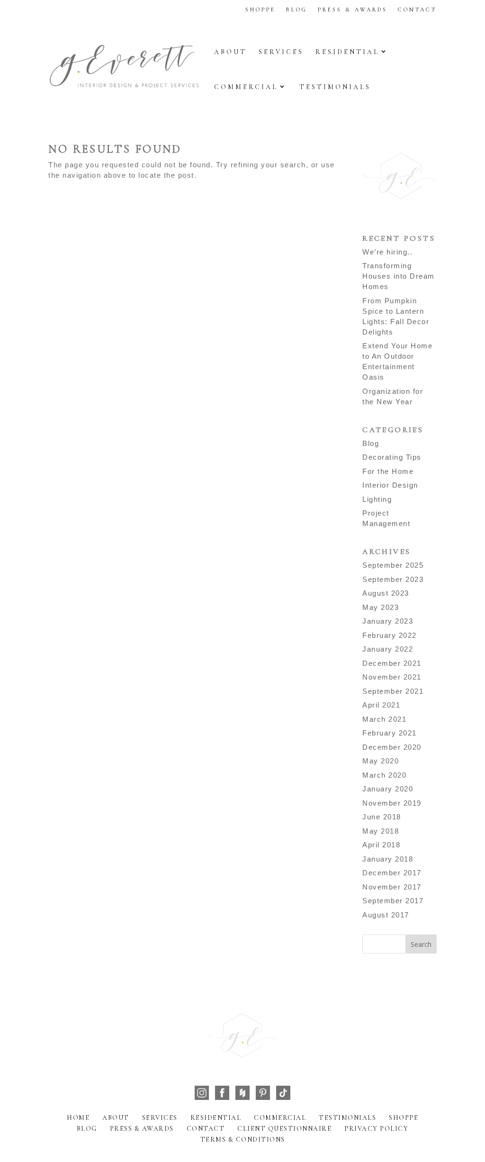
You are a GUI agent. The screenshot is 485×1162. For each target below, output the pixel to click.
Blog (296, 9)
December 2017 (392, 873)
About (230, 52)
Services (281, 52)
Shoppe (260, 9)
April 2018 (381, 845)
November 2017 (392, 887)
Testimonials (335, 87)
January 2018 (387, 859)
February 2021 (389, 733)
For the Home (387, 471)
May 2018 (380, 831)
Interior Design (390, 485)
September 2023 (392, 579)
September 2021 (392, 691)
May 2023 (380, 607)
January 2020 (387, 789)
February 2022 (389, 635)
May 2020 (380, 761)
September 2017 (392, 901)
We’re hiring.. (387, 252)
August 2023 (385, 593)
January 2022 (387, 649)
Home (78, 1118)
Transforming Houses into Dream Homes (398, 276)
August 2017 (385, 915)
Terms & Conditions (242, 1139)
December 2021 (392, 663)
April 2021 (381, 705)
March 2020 (384, 775)
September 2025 (392, 565)
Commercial (246, 87)
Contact (417, 9)
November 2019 (392, 803)
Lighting (377, 499)
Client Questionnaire (284, 1129)
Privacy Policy (376, 1129)
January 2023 (387, 621)
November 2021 (392, 677)
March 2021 (384, 719)
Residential (347, 52)
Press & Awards (352, 9)
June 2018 (381, 817)
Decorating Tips (392, 457)
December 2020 (392, 747)
